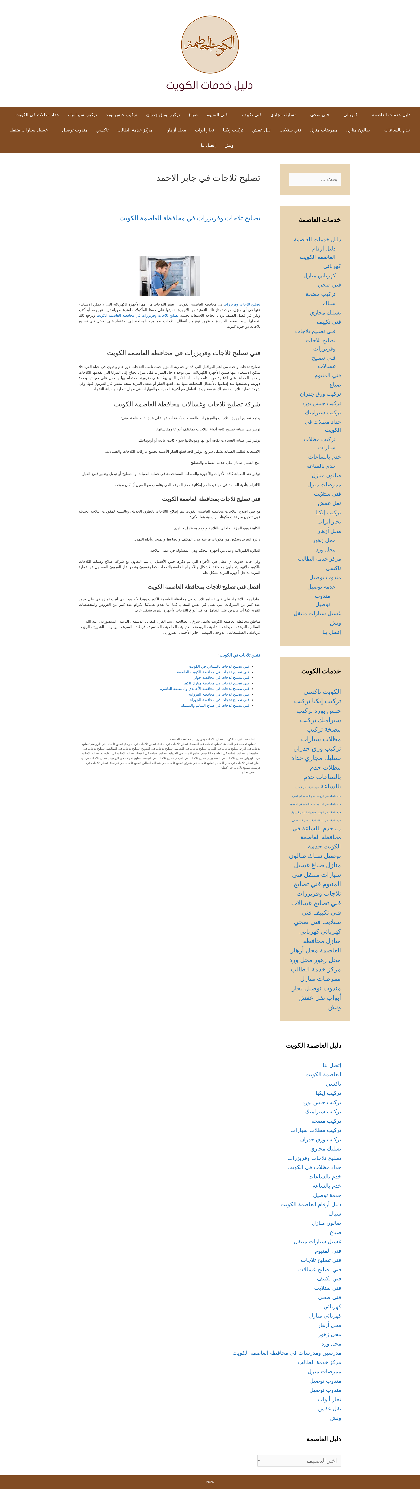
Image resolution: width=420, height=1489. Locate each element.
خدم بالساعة (321, 466)
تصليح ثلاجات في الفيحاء (151, 753)
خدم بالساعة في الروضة (329, 796)
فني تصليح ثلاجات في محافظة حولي (221, 677)
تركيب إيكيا (233, 130)
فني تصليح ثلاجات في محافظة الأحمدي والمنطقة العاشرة (204, 688)
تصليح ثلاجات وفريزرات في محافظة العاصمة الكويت (189, 218)
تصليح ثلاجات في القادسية (117, 753)
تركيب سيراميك (82, 114)
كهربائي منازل (319, 275)
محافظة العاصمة (180, 739)
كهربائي (350, 114)
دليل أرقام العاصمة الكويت (310, 1204)
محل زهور (324, 540)
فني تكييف (252, 114)
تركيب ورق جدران (163, 114)
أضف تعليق (248, 772)
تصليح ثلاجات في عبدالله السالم (163, 763)
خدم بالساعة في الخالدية (306, 787)
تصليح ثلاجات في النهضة (158, 758)
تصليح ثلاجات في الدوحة (140, 744)
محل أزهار (176, 130)
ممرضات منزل (324, 130)
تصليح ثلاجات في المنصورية (225, 758)
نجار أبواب (204, 130)
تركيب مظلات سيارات (315, 1130)
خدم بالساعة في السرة (303, 796)
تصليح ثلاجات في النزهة (191, 758)
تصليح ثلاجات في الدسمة (206, 744)
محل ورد (326, 549)
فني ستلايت (290, 130)
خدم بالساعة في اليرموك (303, 812)
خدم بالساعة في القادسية (302, 804)
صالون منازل (358, 130)
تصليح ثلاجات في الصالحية (123, 748)
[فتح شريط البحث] (189, 145)
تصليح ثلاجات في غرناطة (125, 763)
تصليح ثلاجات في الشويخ (157, 748)
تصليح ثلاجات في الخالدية (239, 744)
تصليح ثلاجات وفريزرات (242, 304)
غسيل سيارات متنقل (28, 130)
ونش (229, 145)
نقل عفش (261, 130)
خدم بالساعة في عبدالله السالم (325, 820)
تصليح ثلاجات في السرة (223, 748)
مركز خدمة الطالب (134, 130)
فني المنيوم (217, 114)
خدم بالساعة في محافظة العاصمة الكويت (316, 837)
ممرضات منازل (320, 978)
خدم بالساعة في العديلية (329, 804)
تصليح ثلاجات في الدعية (173, 744)
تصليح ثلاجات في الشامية (190, 748)
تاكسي (102, 130)
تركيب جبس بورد (121, 114)
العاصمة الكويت (245, 739)
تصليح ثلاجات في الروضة (107, 744)
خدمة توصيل (321, 586)
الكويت (229, 739)
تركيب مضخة (321, 294)
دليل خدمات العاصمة (391, 114)
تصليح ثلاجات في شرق (199, 763)
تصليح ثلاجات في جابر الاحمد (234, 763)
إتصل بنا (208, 145)
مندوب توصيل (75, 130)
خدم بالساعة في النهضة (329, 812)
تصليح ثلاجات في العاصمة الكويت (223, 753)
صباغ (193, 114)
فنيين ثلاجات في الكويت (240, 655)
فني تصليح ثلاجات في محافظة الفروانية (218, 694)
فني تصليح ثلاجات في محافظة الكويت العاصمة (213, 672)
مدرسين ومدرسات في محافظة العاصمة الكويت (287, 1352)
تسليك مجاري (283, 114)
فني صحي (319, 114)
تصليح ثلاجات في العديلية (184, 753)
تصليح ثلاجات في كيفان (235, 767)
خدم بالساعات (397, 130)
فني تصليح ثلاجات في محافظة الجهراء (219, 700)
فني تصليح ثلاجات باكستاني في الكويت (219, 666)
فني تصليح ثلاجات (315, 331)
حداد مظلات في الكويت (37, 114)
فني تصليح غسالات (316, 903)
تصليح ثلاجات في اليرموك (125, 758)
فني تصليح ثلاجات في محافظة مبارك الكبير (216, 683)
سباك (329, 303)
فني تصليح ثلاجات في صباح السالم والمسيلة (215, 705)
